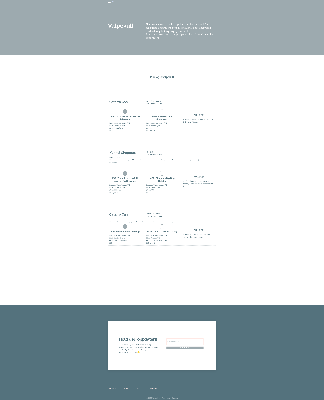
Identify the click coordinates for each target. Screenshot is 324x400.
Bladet (126, 388)
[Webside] (186, 102)
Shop (139, 388)
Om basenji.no (154, 388)
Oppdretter (112, 388)
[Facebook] (196, 102)
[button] (109, 3)
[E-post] (191, 102)
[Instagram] (201, 102)
